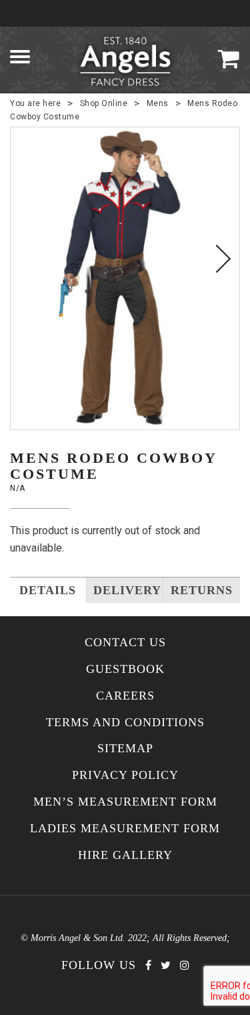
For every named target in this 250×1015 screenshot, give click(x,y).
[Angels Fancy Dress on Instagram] (184, 965)
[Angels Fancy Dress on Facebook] (148, 965)
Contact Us (125, 642)
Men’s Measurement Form (125, 802)
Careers (125, 696)
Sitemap (125, 748)
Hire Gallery (125, 855)
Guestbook (125, 669)
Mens (158, 103)
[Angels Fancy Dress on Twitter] (166, 965)
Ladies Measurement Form (125, 828)
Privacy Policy (125, 775)
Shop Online (104, 103)
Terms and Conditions (125, 722)
